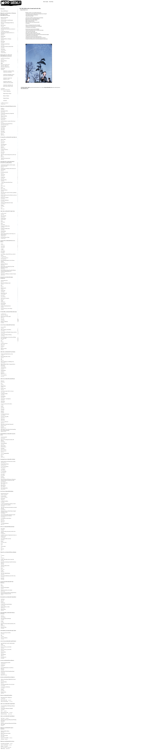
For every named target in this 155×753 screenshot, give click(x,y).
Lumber (2, 570)
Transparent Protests (4, 190)
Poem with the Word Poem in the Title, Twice (8, 575)
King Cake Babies (5, 501)
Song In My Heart (4, 681)
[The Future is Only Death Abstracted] (7, 424)
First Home (2, 448)
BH (1, 359)
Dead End (2, 578)
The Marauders (3, 370)
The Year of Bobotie (4, 637)
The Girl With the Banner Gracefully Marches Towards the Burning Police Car (8, 271)
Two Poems (3, 599)
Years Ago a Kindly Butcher (5, 573)
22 (1, 556)
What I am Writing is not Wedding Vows (7, 361)
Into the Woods (3, 303)
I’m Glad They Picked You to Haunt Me (7, 113)
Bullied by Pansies (4, 713)
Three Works (3, 128)
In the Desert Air (3, 657)
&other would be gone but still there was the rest (9, 195)
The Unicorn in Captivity (5, 298)
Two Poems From (7, 684)
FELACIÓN (3, 528)
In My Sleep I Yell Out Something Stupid (7, 671)
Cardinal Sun (3, 177)
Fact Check (3, 295)
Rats (1, 285)
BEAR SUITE (5, 453)
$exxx (2, 543)
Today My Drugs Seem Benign (6, 618)
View (2, 184)
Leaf (1, 207)
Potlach (3, 673)
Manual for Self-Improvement (5, 283)
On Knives (2, 108)
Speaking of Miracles (4, 264)
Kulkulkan (2, 372)
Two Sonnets (3, 141)
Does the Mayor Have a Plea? (5, 356)
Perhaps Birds (3, 36)
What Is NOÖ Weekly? (4, 11)
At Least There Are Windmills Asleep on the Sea (9, 332)
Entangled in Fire (4, 179)
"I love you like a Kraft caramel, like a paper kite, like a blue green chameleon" (8, 515)
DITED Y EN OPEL (9, 491)
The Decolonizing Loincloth (5, 662)
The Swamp (3, 49)
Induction (2, 380)
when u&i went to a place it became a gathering (8, 192)
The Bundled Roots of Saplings (6, 38)
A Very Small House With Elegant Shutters (8, 705)
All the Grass (3, 174)
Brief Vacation (3, 25)
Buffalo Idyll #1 (3, 288)
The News (2, 615)
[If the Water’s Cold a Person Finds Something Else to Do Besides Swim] (8, 430)
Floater (2, 541)
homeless (2, 476)
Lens (1, 383)
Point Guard (3, 41)
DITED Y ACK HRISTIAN (10, 677)
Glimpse (2, 205)
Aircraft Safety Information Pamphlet (7, 708)
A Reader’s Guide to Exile (5, 565)
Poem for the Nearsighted (5, 587)
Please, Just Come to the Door (6, 632)
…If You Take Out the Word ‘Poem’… (7, 182)
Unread (2, 406)
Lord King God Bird (4, 393)
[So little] (2, 426)
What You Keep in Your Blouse (6, 329)
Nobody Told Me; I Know (5, 731)
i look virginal (3, 546)
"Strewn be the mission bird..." (6, 158)
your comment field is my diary (6, 538)
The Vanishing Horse (4, 488)
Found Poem (3, 498)
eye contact (3, 474)
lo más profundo (3, 496)
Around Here (3, 471)
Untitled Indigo (3, 231)
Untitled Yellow (3, 218)
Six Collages (3, 251)
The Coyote (3, 718)
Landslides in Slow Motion (6, 518)
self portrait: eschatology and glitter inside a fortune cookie (8, 85)
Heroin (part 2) (3, 485)
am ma (2, 243)
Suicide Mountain (5, 523)
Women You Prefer (4, 116)
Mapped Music (3, 386)
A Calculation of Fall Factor (5, 686)
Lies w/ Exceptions (4, 466)
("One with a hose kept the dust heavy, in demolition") (7, 32)
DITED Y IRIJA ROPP (12, 630)
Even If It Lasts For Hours (5, 743)
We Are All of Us (3, 450)
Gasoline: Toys (3, 388)
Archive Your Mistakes (4, 744)
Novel (2, 568)
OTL (1, 340)
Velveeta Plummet (4, 443)
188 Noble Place (3, 367)
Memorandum (3, 445)
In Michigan (3, 665)
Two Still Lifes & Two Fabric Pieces (6, 123)
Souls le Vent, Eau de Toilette (5, 733)
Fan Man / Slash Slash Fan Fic (6, 305)
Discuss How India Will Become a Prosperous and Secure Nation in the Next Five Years (8, 480)
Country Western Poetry (5, 464)
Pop (1, 635)
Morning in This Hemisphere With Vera (7, 22)
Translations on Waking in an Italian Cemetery (8, 273)
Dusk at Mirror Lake (4, 482)
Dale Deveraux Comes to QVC (6, 316)
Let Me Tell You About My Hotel (6, 604)
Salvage (2, 746)
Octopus (2, 601)
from (6, 646)
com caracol (3, 246)
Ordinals (3, 469)
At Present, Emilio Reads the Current (7, 202)
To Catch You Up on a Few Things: (6, 308)
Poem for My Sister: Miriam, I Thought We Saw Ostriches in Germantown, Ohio (8, 593)
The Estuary (3, 51)
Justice (2, 187)
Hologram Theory (4, 60)
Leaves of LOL (3, 327)
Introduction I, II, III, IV (4, 197)
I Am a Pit (2, 319)
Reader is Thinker (6, 95)
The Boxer (2, 345)
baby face (2, 548)
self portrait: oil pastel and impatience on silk (7, 78)
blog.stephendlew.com (48, 87)
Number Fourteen (6, 98)
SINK (2, 63)
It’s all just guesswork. (4, 172)
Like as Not (3, 152)
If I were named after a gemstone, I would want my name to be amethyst (8, 504)
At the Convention (4, 437)
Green (2, 220)
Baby (2, 584)
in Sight (2, 249)
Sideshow (2, 411)
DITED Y (9, 660)
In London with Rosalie (5, 200)
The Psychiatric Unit (4, 280)
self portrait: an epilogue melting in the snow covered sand (8, 71)
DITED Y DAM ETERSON (11, 641)
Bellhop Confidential (4, 321)
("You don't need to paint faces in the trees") (8, 28)
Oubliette (2, 146)
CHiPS (2, 300)
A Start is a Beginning (6, 91)
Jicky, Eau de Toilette (4, 735)
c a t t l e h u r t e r (4, 375)
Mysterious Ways (3, 627)
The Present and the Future (5, 43)
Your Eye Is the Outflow (5, 737)
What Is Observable (4, 700)
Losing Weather (3, 126)
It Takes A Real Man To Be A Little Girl (7, 559)
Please (2, 455)
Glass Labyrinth (3, 215)
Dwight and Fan (3, 692)
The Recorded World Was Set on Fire (7, 354)
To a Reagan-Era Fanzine (5, 414)
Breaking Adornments (4, 17)
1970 (2, 711)
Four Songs (3, 131)
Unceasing (2, 408)
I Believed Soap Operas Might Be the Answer (8, 679)
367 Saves (2, 739)
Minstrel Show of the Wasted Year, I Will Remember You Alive (7, 267)
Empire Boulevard (4, 293)
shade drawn (3, 401)
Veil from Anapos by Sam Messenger (7, 20)
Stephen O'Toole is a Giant (5, 606)
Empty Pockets (3, 609)
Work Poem (3, 419)
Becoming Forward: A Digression (6, 697)
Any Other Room (3, 144)
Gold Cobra (3, 520)
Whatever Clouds (4, 348)
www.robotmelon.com (24, 88)
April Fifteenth (3, 654)
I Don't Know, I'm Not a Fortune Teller (7, 46)
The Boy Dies (3, 290)
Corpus (2, 621)
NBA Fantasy (3, 748)
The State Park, (3, 652)
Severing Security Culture (5, 237)
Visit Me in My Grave (4, 149)
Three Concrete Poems (4, 701)
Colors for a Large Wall (4, 416)
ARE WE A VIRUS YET (5, 65)
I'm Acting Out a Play (4, 110)
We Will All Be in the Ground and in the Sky (8, 461)
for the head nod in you (4, 493)
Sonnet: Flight (3, 139)
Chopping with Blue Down (5, 226)
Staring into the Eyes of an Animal (6, 590)
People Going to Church (7, 93)
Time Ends (5, 100)
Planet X (2, 133)
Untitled (2, 689)
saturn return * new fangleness (6, 398)
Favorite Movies (3, 118)
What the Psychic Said (4, 712)
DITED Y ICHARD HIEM (9, 526)
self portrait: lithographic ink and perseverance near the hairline (8, 75)
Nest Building (3, 396)
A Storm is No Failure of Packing (6, 334)
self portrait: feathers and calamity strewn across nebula (8, 82)
